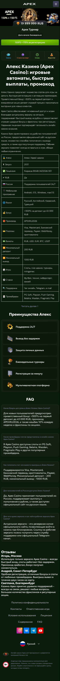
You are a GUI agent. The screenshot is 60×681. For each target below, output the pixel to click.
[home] (30, 4)
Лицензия (46, 615)
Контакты (16, 608)
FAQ (39, 621)
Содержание (25, 621)
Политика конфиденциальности (30, 602)
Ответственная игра (38, 608)
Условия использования (22, 615)
